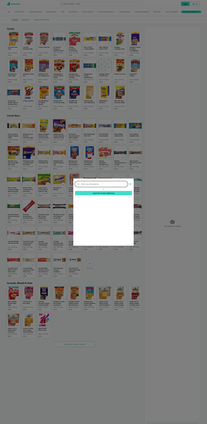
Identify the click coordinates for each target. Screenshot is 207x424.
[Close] (130, 184)
